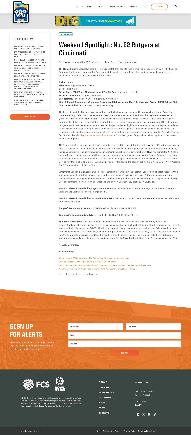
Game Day (105, 387)
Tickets (159, 7)
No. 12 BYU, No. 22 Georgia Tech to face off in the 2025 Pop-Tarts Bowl (30, 61)
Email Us (138, 405)
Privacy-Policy (130, 431)
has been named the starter (98, 135)
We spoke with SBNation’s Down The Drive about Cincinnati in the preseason (94, 258)
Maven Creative (34, 431)
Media (103, 408)
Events (101, 7)
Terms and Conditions (147, 431)
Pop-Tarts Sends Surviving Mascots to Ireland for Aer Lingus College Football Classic (30, 68)
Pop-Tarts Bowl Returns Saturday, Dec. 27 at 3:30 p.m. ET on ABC (29, 75)
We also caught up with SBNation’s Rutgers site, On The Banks (87, 262)
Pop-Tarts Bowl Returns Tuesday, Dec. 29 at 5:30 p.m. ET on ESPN (29, 47)
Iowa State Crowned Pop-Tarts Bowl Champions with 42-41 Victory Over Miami (29, 94)
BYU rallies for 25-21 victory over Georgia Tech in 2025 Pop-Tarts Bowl (29, 54)
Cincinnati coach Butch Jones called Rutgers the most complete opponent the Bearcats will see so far (105, 265)
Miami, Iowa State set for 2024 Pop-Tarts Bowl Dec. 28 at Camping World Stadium (29, 102)
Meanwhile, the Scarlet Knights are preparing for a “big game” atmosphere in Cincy (97, 269)
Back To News (30, 117)
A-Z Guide (133, 7)
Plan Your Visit (116, 7)
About (78, 7)
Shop (145, 7)
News (89, 7)
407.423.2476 (140, 401)
